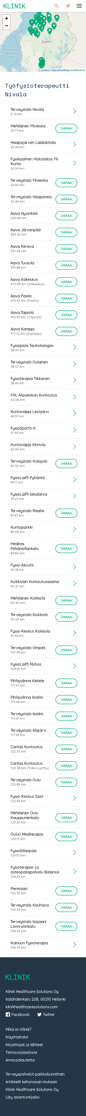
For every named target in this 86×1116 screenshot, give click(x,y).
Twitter (49, 1014)
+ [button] (6, 18)
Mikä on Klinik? (18, 1029)
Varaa (66, 128)
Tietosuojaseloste (21, 1052)
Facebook (20, 1014)
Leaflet (45, 70)
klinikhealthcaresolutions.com (31, 1006)
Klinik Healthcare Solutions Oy (32, 1089)
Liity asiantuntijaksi (22, 1097)
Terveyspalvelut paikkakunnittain (34, 1074)
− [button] (6, 26)
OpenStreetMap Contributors (68, 70)
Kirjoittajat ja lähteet (24, 1044)
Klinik (15, 6)
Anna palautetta (20, 1060)
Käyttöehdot (16, 1037)
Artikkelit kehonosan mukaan (31, 1081)
